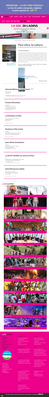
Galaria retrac (13, 54)
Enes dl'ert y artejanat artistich (24, 352)
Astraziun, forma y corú (22, 344)
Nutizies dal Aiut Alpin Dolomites (40, 355)
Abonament (5, 338)
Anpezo (20, 383)
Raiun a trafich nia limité (38, 338)
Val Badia (20, 336)
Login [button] (28, 21)
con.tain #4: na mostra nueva (23, 350)
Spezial (36, 347)
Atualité (23, 40)
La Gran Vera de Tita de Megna (24, 360)
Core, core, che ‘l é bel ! (22, 386)
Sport (35, 358)
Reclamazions (5, 341)
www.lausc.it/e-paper (27, 65)
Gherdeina (20, 347)
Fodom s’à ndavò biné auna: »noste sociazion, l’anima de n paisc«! (23, 379)
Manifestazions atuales (38, 374)
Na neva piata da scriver (38, 349)
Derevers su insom (43, 80)
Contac (4, 339)
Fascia (19, 358)
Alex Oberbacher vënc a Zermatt (40, 360)
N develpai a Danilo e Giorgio (23, 361)
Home (20, 40)
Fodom (19, 369)
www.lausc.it (29, 32)
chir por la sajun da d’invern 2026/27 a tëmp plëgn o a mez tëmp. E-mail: (12, 148)
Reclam (4, 342)
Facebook (4, 348)
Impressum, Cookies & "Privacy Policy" (7, 345)
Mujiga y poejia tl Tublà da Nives (24, 349)
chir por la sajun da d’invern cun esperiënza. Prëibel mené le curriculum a (12, 174)
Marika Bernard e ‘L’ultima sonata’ (24, 363)
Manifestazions (38, 369)
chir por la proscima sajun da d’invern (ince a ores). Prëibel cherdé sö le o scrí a (12, 121)
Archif (3, 336)
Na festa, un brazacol (22, 385)
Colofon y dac (5, 347)
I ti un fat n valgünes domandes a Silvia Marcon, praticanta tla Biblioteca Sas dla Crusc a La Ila (40, 352)
